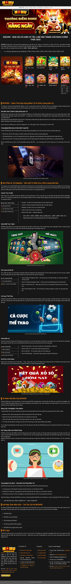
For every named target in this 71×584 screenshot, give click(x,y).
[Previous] (3, 21)
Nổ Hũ (30, 7)
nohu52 (31, 565)
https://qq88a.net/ (20, 500)
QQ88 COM (59, 216)
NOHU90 (3, 44)
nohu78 (22, 567)
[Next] (68, 21)
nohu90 (22, 563)
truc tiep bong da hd (39, 218)
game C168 (35, 124)
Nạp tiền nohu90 (42, 555)
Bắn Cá (34, 7)
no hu (33, 563)
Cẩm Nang (46, 7)
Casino (26, 7)
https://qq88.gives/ (45, 216)
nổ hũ (26, 563)
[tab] (9, 203)
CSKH (51, 7)
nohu (29, 563)
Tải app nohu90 (42, 553)
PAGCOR (23, 116)
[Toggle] (2, 513)
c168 (61, 568)
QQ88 (25, 48)
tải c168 (30, 124)
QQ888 (37, 216)
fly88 (69, 44)
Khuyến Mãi (40, 7)
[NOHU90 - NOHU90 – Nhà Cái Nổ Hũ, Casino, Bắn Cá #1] (8, 3)
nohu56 (26, 567)
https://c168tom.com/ (10, 124)
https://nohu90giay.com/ (42, 535)
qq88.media (34, 48)
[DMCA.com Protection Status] (5, 575)
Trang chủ (21, 7)
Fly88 (32, 216)
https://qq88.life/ (32, 500)
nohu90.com (24, 565)
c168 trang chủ (43, 124)
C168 (28, 51)
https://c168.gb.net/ (22, 124)
